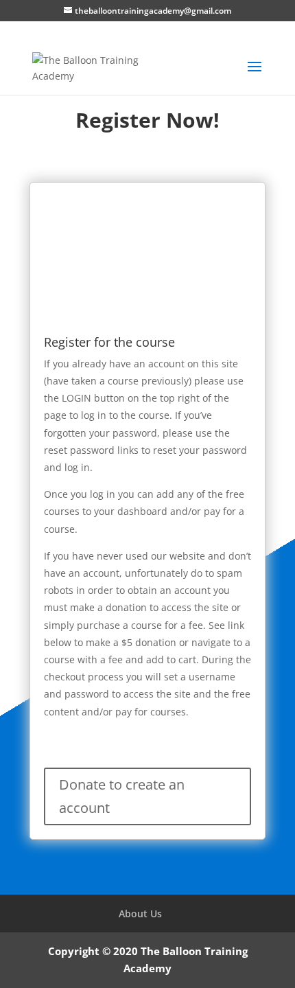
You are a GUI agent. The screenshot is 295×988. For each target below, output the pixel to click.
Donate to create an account (122, 796)
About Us (140, 913)
